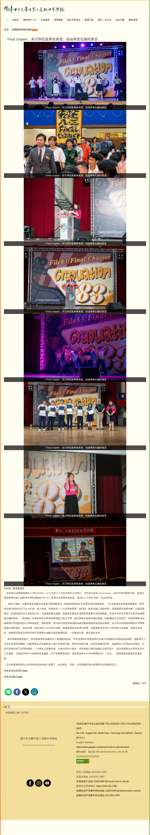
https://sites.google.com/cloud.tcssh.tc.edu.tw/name (102, 747)
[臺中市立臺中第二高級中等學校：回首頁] (34, 8)
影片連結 (18, 677)
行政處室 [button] (45, 20)
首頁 (6, 29)
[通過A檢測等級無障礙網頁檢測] (82, 761)
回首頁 (15, 20)
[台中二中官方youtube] (47, 783)
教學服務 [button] (58, 20)
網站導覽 (133, 20)
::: (7, 20)
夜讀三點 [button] (89, 20)
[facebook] (17, 691)
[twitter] (26, 691)
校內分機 (120, 20)
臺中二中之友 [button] (104, 20)
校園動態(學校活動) (22, 29)
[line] (9, 691)
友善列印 (34, 691)
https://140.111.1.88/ (106, 786)
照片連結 (22, 670)
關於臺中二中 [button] (29, 20)
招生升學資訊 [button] (73, 20)
